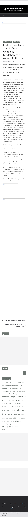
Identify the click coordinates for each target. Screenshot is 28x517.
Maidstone (12, 403)
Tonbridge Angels (7, 424)
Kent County (17, 400)
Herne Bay (12, 394)
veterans (22, 424)
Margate (18, 403)
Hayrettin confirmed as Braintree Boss (15, 320)
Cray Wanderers (13, 386)
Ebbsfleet (5, 391)
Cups (20, 385)
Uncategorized (16, 41)
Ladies (4, 403)
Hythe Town (18, 394)
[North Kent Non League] (14, 6)
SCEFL (11, 418)
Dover (10, 388)
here (11, 181)
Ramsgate (5, 418)
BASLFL (12, 382)
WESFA (15, 427)
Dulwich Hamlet (17, 388)
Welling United (7, 427)
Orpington (21, 414)
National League (10, 406)
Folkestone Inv (5, 394)
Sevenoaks (23, 418)
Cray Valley (5, 386)
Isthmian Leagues (10, 396)
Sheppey (4, 421)
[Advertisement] (14, 351)
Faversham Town (14, 391)
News (10, 414)
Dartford (5, 388)
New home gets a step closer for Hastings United (14, 326)
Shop (7, 421)
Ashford (8, 383)
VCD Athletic (16, 424)
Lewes (7, 403)
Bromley (20, 383)
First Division (22, 391)
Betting (15, 383)
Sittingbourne (12, 421)
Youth (3, 429)
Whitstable (20, 427)
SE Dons (17, 418)
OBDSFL (16, 414)
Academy (4, 383)
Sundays (19, 421)
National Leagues (7, 41)
